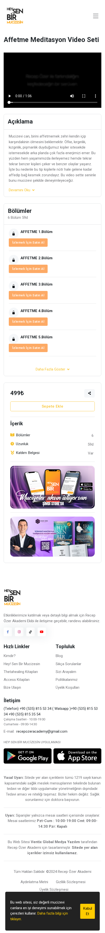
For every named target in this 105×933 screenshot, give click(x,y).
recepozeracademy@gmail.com (41, 731)
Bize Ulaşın (12, 687)
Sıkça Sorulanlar (68, 664)
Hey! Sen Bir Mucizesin (22, 664)
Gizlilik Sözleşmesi (70, 882)
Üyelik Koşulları (67, 687)
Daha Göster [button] (50, 369)
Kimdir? (10, 656)
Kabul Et (87, 911)
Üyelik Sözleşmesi (54, 889)
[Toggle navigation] (95, 16)
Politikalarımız (67, 679)
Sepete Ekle (52, 406)
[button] (89, 393)
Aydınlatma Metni (34, 882)
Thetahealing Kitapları (21, 672)
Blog (59, 656)
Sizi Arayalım (66, 672)
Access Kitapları (17, 679)
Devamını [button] (19, 190)
